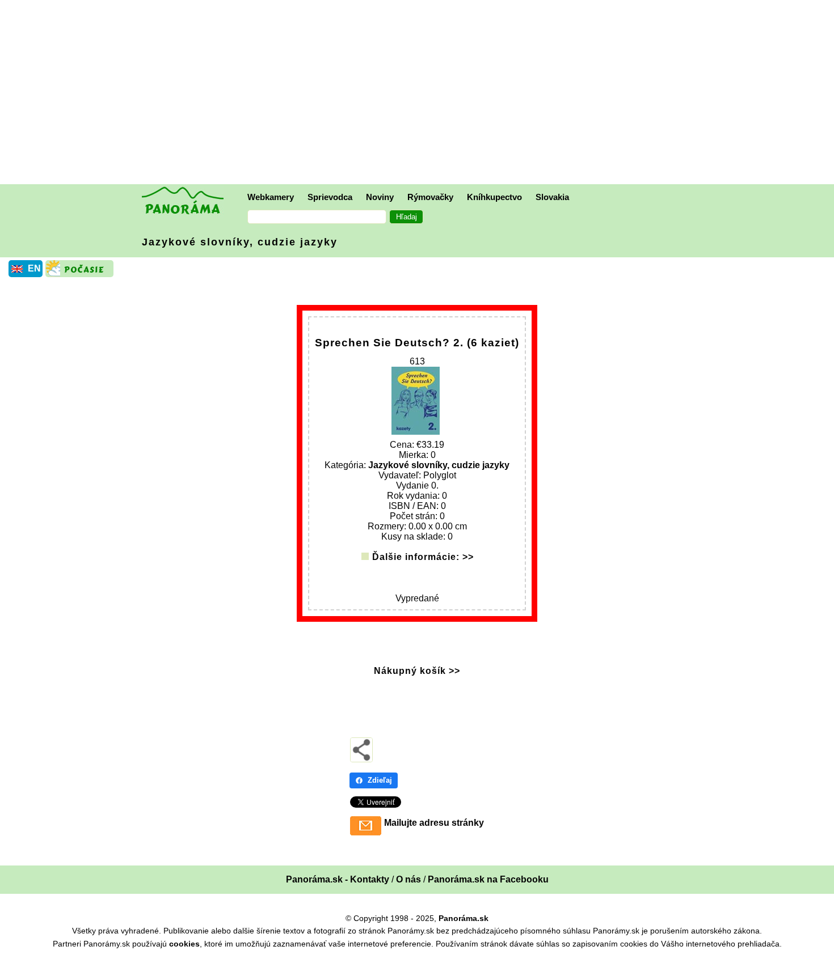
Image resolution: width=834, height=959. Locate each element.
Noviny (380, 197)
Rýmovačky (430, 197)
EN (34, 268)
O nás (408, 879)
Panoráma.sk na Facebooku (488, 879)
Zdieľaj (380, 780)
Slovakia (552, 197)
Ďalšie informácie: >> (423, 557)
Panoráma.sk (463, 918)
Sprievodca (330, 197)
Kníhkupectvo (494, 197)
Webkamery (270, 197)
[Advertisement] (419, 93)
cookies (184, 943)
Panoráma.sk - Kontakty (337, 879)
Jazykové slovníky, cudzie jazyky (240, 242)
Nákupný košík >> (417, 671)
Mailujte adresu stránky (434, 823)
